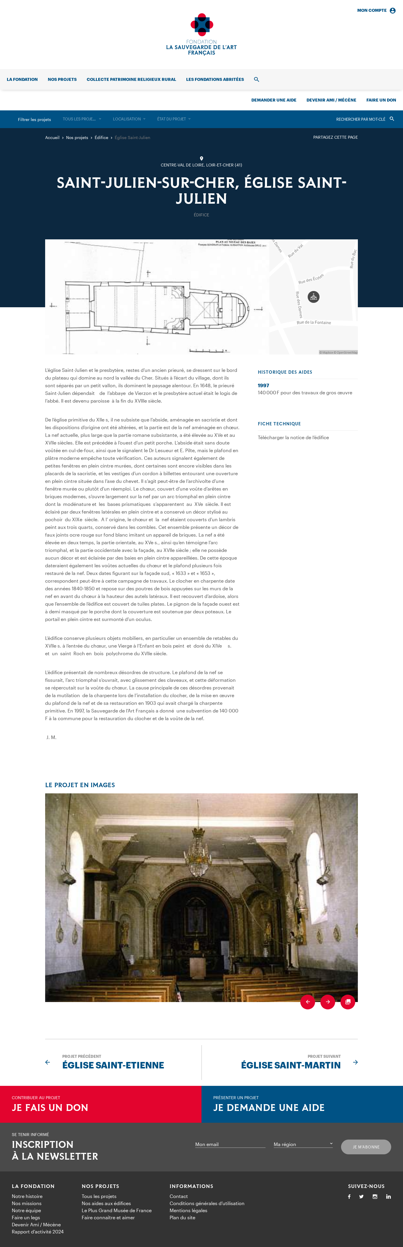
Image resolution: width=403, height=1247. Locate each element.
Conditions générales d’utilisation (207, 1203)
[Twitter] (361, 1197)
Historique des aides (285, 372)
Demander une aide (273, 99)
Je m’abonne (366, 1147)
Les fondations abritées (215, 79)
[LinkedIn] (388, 1197)
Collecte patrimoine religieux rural (131, 79)
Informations (191, 1186)
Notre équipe (26, 1210)
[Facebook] (349, 1197)
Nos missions (27, 1203)
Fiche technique (279, 424)
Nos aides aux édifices (106, 1203)
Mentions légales (188, 1210)
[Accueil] (201, 34)
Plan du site (182, 1217)
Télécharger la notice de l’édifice (293, 437)
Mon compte (372, 10)
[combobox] (82, 119)
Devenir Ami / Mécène (331, 99)
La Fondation (33, 1186)
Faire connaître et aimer (108, 1217)
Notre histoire (27, 1196)
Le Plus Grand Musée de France (117, 1210)
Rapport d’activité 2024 (38, 1231)
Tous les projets (99, 1196)
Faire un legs (26, 1217)
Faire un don (381, 99)
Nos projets (62, 79)
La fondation (22, 79)
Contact (179, 1196)
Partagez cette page (335, 137)
